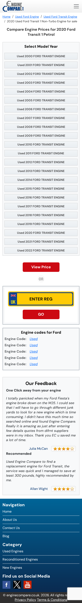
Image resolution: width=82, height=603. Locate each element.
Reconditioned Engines (20, 559)
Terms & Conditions (52, 600)
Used (34, 339)
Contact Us (11, 528)
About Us (10, 519)
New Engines (12, 567)
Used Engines (13, 551)
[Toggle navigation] (76, 6)
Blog (6, 536)
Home (7, 511)
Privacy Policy (25, 600)
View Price (41, 267)
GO (41, 314)
